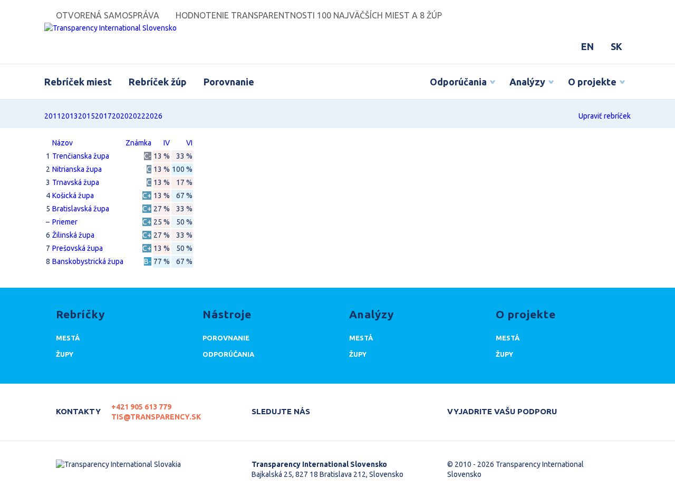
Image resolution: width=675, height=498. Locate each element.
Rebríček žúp (158, 81)
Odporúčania (458, 81)
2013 (69, 116)
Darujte (584, 407)
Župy (64, 354)
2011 (52, 116)
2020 (120, 116)
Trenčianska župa (80, 156)
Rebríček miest (78, 81)
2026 (154, 116)
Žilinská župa (73, 235)
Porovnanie (229, 81)
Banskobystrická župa (87, 261)
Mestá (68, 337)
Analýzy (527, 81)
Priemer (65, 222)
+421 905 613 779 (141, 407)
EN (587, 46)
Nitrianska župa (77, 169)
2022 (137, 116)
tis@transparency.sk (156, 417)
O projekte (592, 81)
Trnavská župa (75, 182)
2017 (103, 116)
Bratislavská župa (80, 208)
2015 (86, 116)
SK (616, 46)
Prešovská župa (77, 248)
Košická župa (73, 195)
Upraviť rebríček (604, 116)
